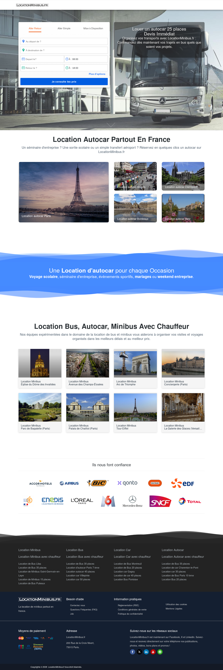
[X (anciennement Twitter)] (139, 653)
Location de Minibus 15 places (34, 579)
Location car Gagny (124, 571)
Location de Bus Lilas (29, 563)
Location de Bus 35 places (32, 567)
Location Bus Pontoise (126, 579)
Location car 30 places (174, 571)
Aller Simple (64, 28)
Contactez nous (77, 605)
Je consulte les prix (64, 81)
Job (72, 613)
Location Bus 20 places (174, 579)
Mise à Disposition (93, 28)
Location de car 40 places (127, 575)
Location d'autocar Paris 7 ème (82, 567)
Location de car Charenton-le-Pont (180, 567)
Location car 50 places (78, 579)
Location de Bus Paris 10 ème (178, 575)
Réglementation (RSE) (128, 605)
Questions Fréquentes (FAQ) (83, 609)
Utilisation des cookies (176, 604)
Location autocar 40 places (80, 571)
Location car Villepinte (77, 575)
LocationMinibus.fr (56, 666)
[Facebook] (132, 651)
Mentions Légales (174, 608)
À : (70, 59)
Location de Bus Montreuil (128, 563)
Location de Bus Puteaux (31, 583)
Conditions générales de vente (132, 609)
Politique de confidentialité (130, 613)
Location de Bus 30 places (80, 563)
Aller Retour (35, 28)
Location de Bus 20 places (128, 567)
